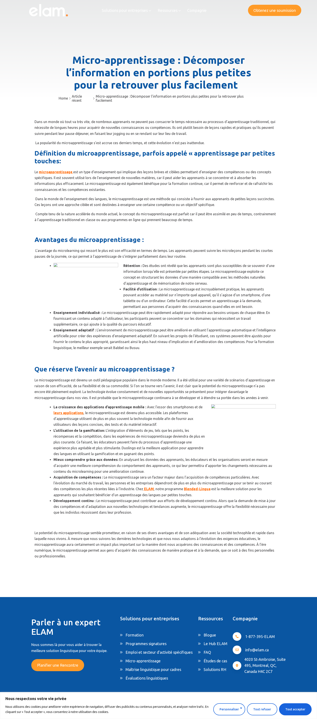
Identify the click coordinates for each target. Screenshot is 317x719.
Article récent (77, 98)
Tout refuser (262, 709)
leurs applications (68, 413)
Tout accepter (295, 709)
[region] (158, 705)
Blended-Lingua (197, 489)
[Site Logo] (48, 10)
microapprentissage (55, 172)
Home (63, 98)
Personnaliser (229, 709)
